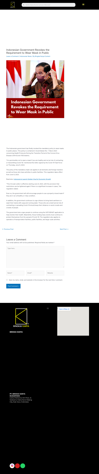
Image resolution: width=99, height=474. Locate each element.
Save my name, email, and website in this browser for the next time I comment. (36, 280)
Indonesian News (26, 56)
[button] (83, 4)
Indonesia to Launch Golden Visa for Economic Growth (32, 179)
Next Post (64, 229)
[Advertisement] (35, 29)
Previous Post (7, 229)
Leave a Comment (12, 56)
